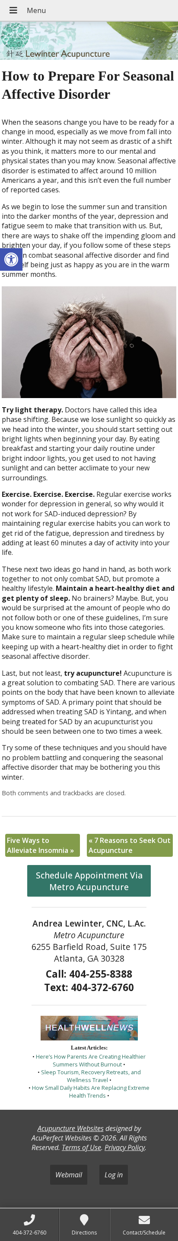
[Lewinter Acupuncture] (89, 42)
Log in (114, 1174)
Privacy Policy (125, 1147)
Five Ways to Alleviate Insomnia (40, 845)
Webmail (68, 1174)
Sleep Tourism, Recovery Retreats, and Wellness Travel (91, 1076)
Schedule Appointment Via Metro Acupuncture (89, 881)
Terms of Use (81, 1147)
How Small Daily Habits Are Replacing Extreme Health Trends (90, 1091)
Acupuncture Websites (71, 1128)
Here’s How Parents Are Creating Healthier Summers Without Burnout (91, 1060)
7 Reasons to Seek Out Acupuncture (130, 845)
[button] (11, 259)
